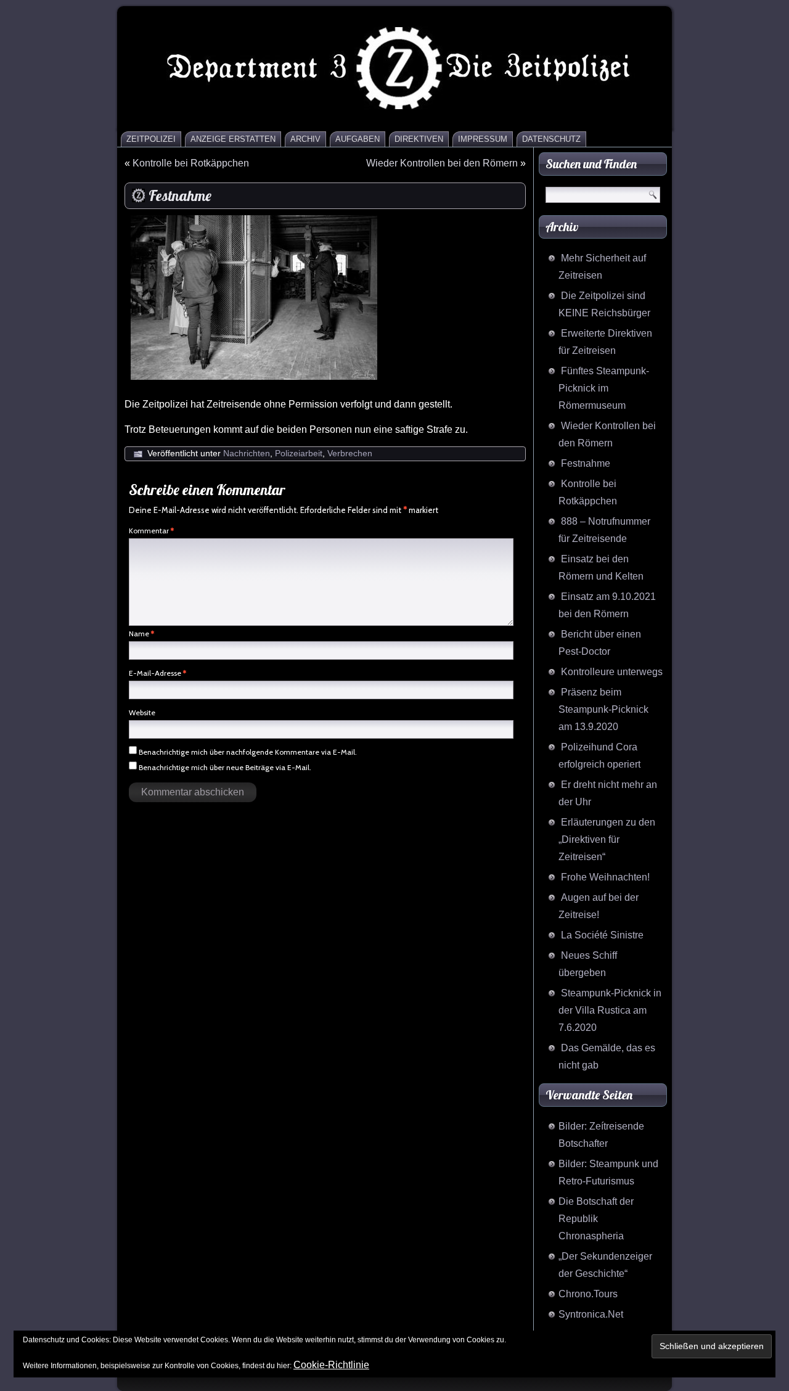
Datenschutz (551, 139)
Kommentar (151, 530)
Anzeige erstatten (233, 139)
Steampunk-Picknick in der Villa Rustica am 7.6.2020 (609, 1010)
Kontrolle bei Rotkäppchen (191, 163)
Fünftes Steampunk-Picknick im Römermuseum (603, 388)
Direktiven (418, 139)
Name (141, 633)
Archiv (305, 139)
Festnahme (585, 463)
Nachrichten (246, 453)
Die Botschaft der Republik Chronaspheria (596, 1218)
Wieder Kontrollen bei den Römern (442, 163)
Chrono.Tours (588, 1294)
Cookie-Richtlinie (331, 1365)
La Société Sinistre (602, 935)
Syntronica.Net (590, 1314)
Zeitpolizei (151, 139)
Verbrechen (349, 453)
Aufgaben (357, 139)
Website (142, 712)
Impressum (482, 139)
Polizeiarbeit (298, 453)
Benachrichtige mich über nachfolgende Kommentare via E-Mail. (248, 752)
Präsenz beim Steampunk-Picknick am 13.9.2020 (603, 709)
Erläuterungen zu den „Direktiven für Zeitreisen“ (606, 839)
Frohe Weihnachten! (605, 877)
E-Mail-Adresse (157, 673)
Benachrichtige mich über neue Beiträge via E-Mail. (225, 767)
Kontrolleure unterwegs (612, 672)
